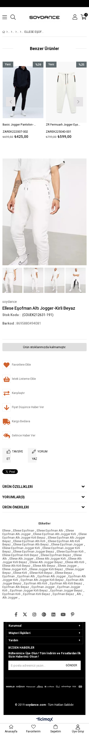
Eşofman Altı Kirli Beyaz (66, 583)
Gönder (71, 665)
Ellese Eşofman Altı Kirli (29, 541)
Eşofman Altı (26, 576)
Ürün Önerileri (15, 507)
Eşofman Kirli (11, 594)
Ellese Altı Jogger (21, 558)
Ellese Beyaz (63, 572)
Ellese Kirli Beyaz (41, 572)
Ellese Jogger (67, 565)
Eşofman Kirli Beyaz (36, 594)
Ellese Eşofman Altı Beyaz (31, 544)
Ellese (6, 530)
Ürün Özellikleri (17, 487)
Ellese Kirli (20, 572)
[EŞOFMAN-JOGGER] (16, 32)
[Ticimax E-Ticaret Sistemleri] (44, 719)
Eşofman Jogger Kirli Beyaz (29, 590)
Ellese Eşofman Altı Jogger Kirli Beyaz (44, 535)
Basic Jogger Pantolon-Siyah (20, 124)
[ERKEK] (11, 32)
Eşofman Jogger (43, 587)
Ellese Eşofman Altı (50, 530)
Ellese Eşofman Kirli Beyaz (20, 555)
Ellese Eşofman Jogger (67, 544)
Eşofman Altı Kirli (35, 583)
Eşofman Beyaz (63, 594)
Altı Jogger (10, 597)
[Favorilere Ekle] (23, 101)
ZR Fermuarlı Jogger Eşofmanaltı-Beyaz (63, 124)
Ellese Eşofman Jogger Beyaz (33, 551)
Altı (79, 594)
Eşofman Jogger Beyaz (66, 590)
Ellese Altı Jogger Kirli (51, 558)
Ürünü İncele (31, 101)
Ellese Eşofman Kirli (70, 551)
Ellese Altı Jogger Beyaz (46, 562)
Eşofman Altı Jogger (51, 576)
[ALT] (20, 32)
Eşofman (8, 576)
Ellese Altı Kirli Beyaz (16, 565)
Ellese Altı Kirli (74, 562)
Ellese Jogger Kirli (14, 569)
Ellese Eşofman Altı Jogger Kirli (54, 534)
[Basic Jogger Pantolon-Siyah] (23, 92)
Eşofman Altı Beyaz (15, 587)
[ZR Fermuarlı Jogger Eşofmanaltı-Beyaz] (66, 92)
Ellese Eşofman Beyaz (56, 555)
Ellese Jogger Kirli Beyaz (46, 569)
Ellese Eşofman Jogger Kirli (21, 548)
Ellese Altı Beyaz (44, 565)
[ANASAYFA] (7, 32)
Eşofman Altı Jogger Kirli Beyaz (42, 580)
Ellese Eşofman (23, 530)
